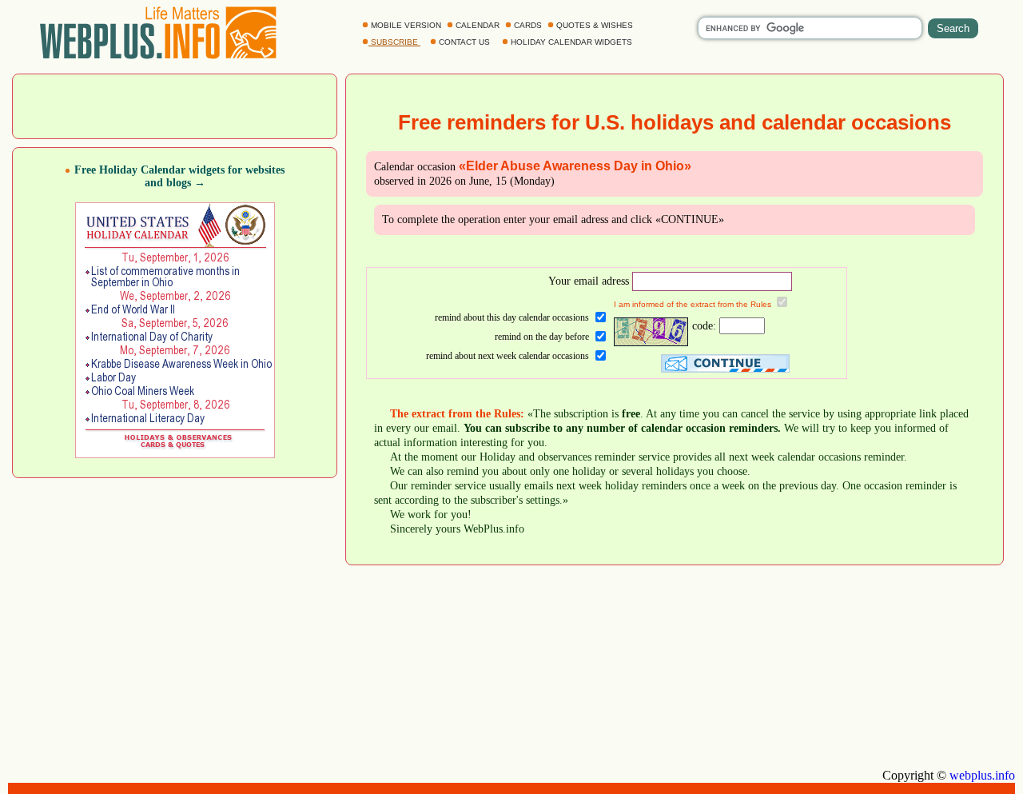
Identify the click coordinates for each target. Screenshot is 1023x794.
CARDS (528, 25)
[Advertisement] (175, 105)
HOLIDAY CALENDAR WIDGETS (571, 42)
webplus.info (982, 775)
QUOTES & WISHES (594, 25)
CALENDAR (477, 25)
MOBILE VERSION (406, 25)
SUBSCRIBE (394, 42)
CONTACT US (464, 42)
